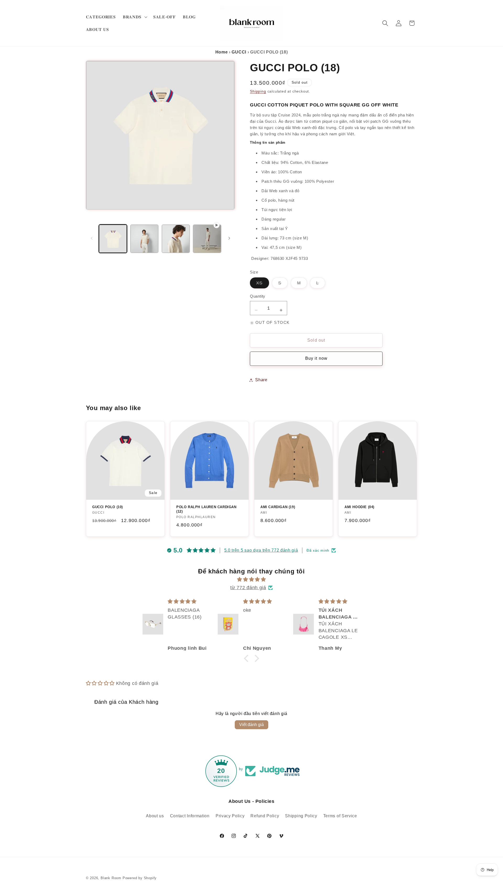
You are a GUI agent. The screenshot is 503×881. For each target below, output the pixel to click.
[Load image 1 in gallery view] (113, 238)
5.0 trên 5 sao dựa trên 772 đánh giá (261, 550)
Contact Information (190, 815)
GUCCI (239, 52)
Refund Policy (264, 815)
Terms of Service (340, 815)
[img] (251, 579)
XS (262, 284)
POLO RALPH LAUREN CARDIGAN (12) (206, 509)
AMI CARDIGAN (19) (277, 507)
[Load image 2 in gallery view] (144, 238)
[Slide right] (229, 238)
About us (155, 815)
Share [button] (261, 380)
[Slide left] (91, 238)
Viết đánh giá (251, 724)
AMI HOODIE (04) (359, 507)
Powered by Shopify (140, 878)
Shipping (258, 92)
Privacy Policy (230, 815)
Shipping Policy (301, 815)
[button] (134, 16)
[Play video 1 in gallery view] (207, 238)
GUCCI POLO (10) (107, 507)
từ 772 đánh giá (248, 587)
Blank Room (112, 878)
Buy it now (316, 358)
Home (221, 52)
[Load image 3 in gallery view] (176, 238)
